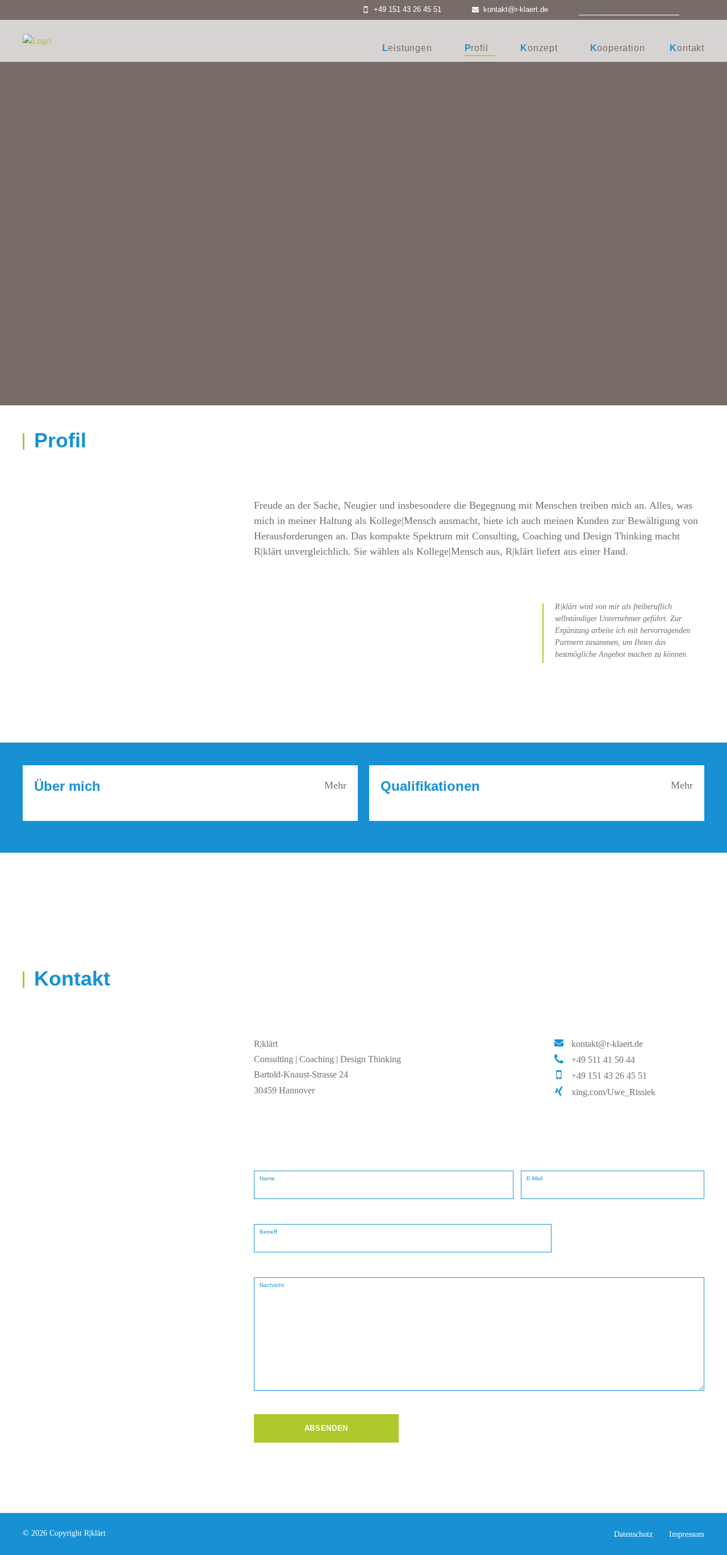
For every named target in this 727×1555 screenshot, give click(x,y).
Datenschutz (633, 1534)
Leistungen (407, 48)
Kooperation (617, 48)
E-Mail (534, 1178)
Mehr (335, 785)
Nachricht (272, 1285)
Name (267, 1178)
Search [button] (693, 9)
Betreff (268, 1232)
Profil (476, 48)
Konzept (539, 48)
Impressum (686, 1534)
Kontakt (687, 48)
